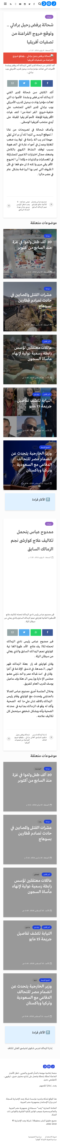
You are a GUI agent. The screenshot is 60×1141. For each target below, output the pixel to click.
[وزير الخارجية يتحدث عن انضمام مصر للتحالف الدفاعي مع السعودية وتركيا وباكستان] (30, 465)
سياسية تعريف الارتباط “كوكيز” (46, 1140)
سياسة (48, 236)
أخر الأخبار (47, 342)
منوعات (49, 17)
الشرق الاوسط (45, 447)
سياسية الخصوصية (35, 1137)
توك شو (36, 394)
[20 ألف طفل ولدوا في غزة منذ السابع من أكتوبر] (30, 253)
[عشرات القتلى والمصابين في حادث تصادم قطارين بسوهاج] (30, 306)
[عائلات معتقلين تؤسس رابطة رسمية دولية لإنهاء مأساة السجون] (30, 359)
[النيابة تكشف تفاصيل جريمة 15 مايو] (30, 412)
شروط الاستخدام (51, 1137)
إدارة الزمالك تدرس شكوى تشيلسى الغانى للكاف (30, 1048)
